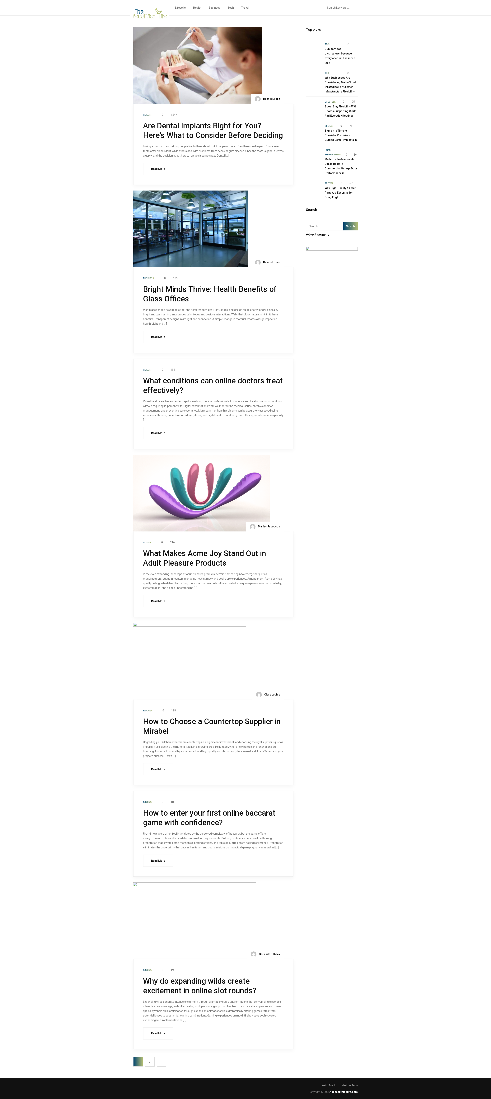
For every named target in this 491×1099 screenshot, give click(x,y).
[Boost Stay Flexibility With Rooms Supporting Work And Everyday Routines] (313, 106)
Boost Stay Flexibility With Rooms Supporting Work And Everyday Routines (341, 111)
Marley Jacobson (268, 526)
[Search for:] (326, 226)
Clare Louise (272, 694)
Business (214, 7)
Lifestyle (180, 7)
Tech (231, 7)
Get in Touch (328, 1085)
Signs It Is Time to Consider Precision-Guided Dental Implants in (341, 135)
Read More (158, 168)
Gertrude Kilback (269, 954)
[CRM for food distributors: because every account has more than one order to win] (313, 49)
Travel (245, 7)
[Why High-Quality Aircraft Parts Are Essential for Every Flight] (313, 188)
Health (197, 7)
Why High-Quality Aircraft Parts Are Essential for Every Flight (340, 192)
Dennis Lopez (271, 98)
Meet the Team (350, 1085)
